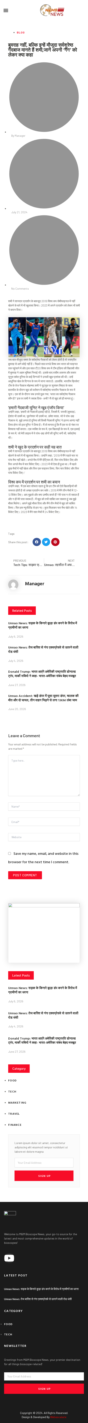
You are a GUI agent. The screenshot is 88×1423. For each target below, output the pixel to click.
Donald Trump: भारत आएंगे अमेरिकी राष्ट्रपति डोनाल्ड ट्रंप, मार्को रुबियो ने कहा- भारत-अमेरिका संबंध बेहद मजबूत (42, 673)
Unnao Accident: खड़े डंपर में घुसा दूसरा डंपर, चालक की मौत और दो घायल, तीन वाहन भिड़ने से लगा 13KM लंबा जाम (43, 697)
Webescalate (58, 1417)
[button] (6, 10)
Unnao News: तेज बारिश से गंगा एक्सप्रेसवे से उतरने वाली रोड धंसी (43, 649)
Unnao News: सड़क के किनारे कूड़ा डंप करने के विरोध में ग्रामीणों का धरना (42, 625)
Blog (21, 32)
